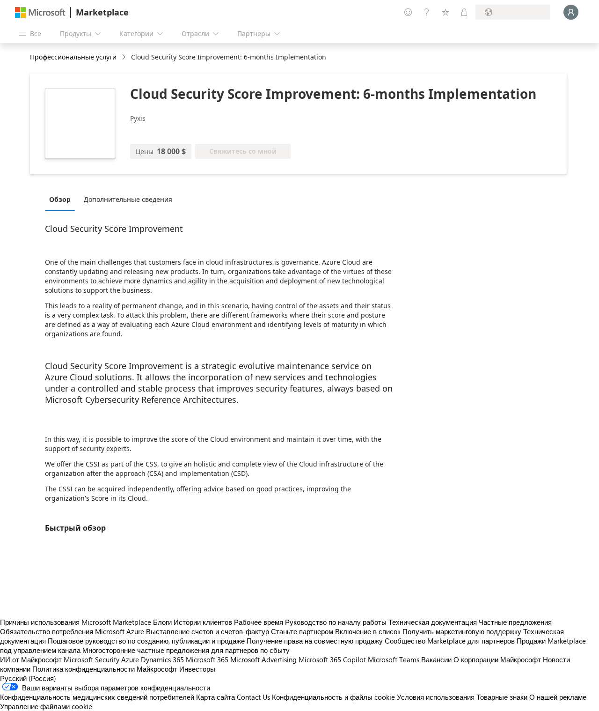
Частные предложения (515, 622)
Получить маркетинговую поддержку (461, 631)
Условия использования (436, 697)
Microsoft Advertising (263, 659)
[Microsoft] (40, 12)
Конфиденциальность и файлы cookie (333, 697)
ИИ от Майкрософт (31, 659)
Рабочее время (258, 622)
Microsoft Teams (393, 659)
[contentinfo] (124, 57)
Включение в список (368, 631)
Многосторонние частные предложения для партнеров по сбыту (186, 650)
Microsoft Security (91, 659)
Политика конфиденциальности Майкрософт (104, 669)
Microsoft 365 (207, 659)
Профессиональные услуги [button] (73, 56)
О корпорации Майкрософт (497, 659)
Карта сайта (215, 697)
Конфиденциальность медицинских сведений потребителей (97, 697)
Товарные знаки (501, 697)
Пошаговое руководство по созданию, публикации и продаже (146, 640)
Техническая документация (432, 622)
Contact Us (253, 697)
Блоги (162, 622)
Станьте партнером (302, 631)
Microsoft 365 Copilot (332, 659)
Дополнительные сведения (128, 199)
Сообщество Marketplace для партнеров (450, 640)
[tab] (62, 199)
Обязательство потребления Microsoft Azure (73, 631)
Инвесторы (197, 669)
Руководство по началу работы (336, 622)
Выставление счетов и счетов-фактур (207, 631)
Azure (130, 659)
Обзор (60, 199)
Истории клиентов (203, 622)
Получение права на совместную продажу (315, 640)
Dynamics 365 (162, 659)
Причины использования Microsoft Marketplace (75, 622)
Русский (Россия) (28, 678)
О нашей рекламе (557, 697)
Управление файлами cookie (46, 706)
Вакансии (436, 659)
